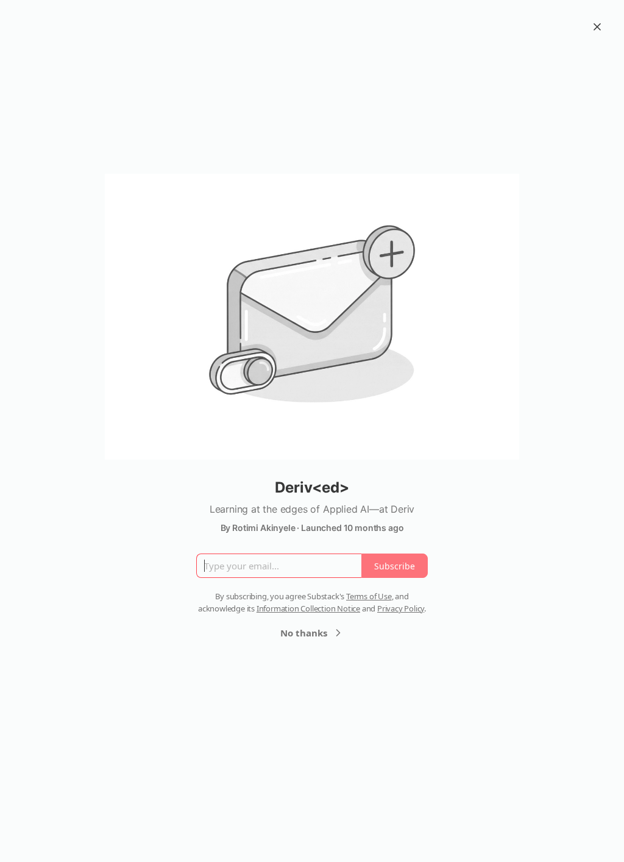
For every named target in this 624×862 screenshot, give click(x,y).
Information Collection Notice (308, 608)
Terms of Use (369, 596)
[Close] (597, 27)
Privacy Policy (400, 608)
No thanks (303, 633)
